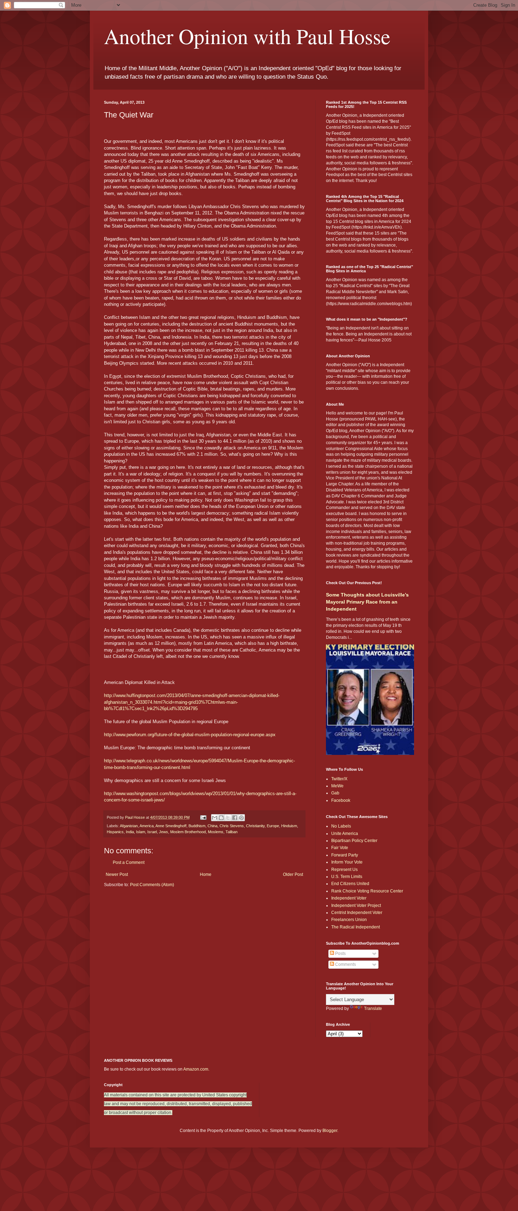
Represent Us (344, 869)
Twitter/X (339, 778)
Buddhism (197, 826)
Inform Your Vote (347, 862)
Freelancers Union (349, 919)
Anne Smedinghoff (170, 826)
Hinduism (289, 826)
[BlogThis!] (221, 817)
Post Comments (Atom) (152, 884)
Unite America (344, 833)
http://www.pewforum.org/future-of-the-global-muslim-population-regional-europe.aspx (190, 734)
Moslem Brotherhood (188, 832)
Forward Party (344, 855)
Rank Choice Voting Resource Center (367, 891)
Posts (340, 953)
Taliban (232, 832)
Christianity (255, 826)
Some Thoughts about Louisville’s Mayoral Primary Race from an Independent (367, 601)
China (212, 826)
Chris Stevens (232, 826)
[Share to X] (228, 817)
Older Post (293, 874)
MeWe (337, 785)
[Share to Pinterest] (241, 817)
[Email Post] (203, 817)
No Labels (341, 826)
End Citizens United (350, 883)
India (130, 832)
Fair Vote (339, 847)
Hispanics (115, 832)
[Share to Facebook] (234, 817)
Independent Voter (348, 898)
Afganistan (129, 826)
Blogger (329, 1130)
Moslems (215, 832)
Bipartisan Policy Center (354, 840)
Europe (273, 826)
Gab (335, 793)
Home (205, 874)
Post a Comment (128, 862)
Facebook (340, 800)
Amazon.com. (196, 1069)
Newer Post (117, 874)
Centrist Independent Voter (356, 912)
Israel (152, 832)
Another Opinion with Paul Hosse (247, 36)
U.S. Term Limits (346, 876)
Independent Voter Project (356, 905)
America (147, 826)
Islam (140, 832)
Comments (345, 964)
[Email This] (214, 817)
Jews (163, 832)
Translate (373, 1008)
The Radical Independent (355, 927)
